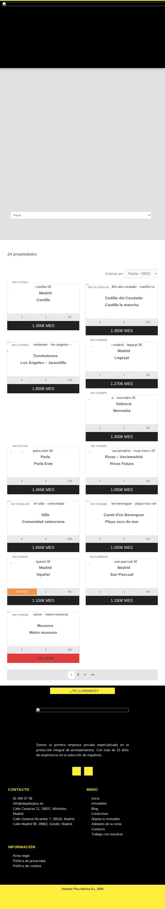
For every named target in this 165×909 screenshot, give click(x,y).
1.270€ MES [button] (122, 383)
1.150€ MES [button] (122, 600)
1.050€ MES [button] (122, 489)
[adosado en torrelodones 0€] (43, 347)
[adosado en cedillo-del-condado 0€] (122, 289)
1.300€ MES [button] (43, 325)
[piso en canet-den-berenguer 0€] (122, 506)
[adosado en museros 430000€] (43, 617)
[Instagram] (88, 771)
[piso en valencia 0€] (122, 397)
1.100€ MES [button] (43, 600)
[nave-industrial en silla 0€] (43, 506)
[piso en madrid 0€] (43, 286)
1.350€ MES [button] (122, 330)
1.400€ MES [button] (43, 489)
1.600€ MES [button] (43, 547)
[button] (159, 34)
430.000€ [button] (45, 658)
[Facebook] (76, 771)
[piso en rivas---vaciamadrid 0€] (122, 450)
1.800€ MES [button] (43, 388)
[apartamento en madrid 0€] (122, 344)
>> (93, 674)
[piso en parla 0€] (43, 450)
